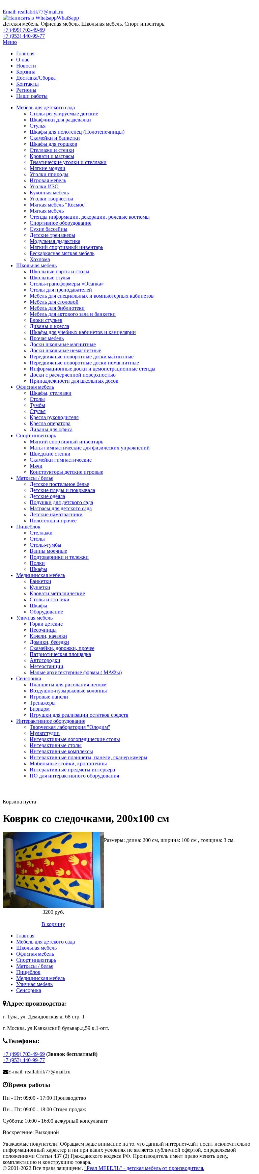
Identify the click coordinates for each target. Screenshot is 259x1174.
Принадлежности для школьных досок (74, 381)
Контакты (27, 84)
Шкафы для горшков (53, 144)
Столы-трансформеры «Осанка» (67, 283)
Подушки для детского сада (61, 502)
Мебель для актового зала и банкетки (73, 314)
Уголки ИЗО (44, 186)
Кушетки (40, 587)
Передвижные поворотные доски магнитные (82, 356)
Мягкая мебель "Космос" (58, 205)
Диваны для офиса (51, 429)
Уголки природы (49, 174)
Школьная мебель (36, 265)
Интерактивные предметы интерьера (72, 769)
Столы (37, 399)
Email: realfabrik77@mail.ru (33, 12)
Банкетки (40, 581)
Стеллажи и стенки (52, 150)
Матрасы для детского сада (61, 508)
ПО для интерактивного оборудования (74, 776)
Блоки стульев (46, 320)
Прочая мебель (47, 338)
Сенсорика (28, 678)
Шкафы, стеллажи (50, 393)
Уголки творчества (51, 198)
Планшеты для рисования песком (68, 684)
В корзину (53, 924)
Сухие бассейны (48, 229)
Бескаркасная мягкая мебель (62, 253)
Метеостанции (46, 666)
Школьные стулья (50, 277)
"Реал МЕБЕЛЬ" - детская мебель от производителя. (144, 1168)
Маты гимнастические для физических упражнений (90, 448)
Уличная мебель (34, 618)
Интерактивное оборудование (50, 721)
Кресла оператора (50, 423)
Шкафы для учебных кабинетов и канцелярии (83, 332)
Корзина (25, 72)
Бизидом (40, 709)
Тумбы (37, 405)
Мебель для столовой (54, 302)
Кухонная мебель (49, 192)
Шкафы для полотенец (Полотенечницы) (77, 132)
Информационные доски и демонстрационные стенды (92, 369)
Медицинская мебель (40, 575)
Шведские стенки (50, 454)
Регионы (26, 90)
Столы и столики (49, 599)
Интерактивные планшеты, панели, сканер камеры (88, 757)
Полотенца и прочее (53, 520)
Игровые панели (49, 697)
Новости (26, 66)
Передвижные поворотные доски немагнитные (84, 362)
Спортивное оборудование (60, 223)
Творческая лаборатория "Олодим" (70, 727)
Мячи (36, 466)
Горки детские (46, 624)
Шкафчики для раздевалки (60, 119)
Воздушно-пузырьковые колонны (68, 690)
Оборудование (46, 612)
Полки (37, 563)
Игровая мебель (48, 180)
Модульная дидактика (55, 241)
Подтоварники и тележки (59, 557)
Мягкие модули (47, 168)
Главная (25, 53)
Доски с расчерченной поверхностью (73, 375)
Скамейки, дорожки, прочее (62, 648)
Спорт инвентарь (36, 435)
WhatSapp (68, 18)
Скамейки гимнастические (61, 460)
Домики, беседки (49, 642)
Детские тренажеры (52, 235)
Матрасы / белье (34, 478)
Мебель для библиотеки (57, 308)
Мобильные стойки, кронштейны (68, 763)
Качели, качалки (48, 636)
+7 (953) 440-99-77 (24, 36)
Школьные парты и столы (59, 271)
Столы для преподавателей (61, 290)
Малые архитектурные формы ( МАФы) (76, 672)
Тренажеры (43, 703)
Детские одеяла (47, 496)
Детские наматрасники (56, 514)
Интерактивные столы (56, 745)
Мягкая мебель (47, 211)
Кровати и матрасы (52, 156)
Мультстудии (45, 733)
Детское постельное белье (59, 484)
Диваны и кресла (49, 326)
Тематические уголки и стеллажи (68, 162)
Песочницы (43, 630)
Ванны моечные (48, 551)
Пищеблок (28, 526)
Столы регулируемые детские (64, 113)
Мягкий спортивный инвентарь (66, 247)
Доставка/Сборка (36, 78)
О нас (22, 59)
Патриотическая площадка (60, 654)
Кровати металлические (57, 593)
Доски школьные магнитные (63, 344)
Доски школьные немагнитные (65, 350)
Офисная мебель (35, 387)
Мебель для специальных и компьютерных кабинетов (92, 296)
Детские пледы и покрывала (62, 490)
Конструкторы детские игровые (66, 472)
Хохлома (40, 259)
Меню (10, 42)
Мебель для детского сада (45, 107)
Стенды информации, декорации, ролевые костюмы (90, 217)
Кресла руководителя (54, 417)
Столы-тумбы (45, 545)
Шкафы (38, 569)
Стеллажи (41, 533)
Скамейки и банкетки (55, 138)
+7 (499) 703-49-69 (24, 30)
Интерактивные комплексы (61, 751)
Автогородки (45, 660)
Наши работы (32, 96)
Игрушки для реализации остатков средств (79, 715)
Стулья (38, 126)
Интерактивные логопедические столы (75, 739)
